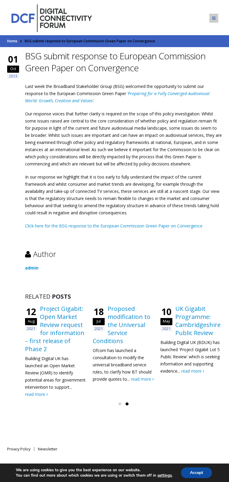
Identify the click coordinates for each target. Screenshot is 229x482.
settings (164, 475)
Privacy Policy (18, 449)
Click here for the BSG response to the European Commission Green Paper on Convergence (113, 226)
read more (36, 394)
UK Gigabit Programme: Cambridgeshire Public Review (198, 321)
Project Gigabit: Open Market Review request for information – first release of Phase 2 (54, 329)
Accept (196, 472)
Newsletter (48, 449)
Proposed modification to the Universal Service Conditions (121, 325)
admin (31, 268)
